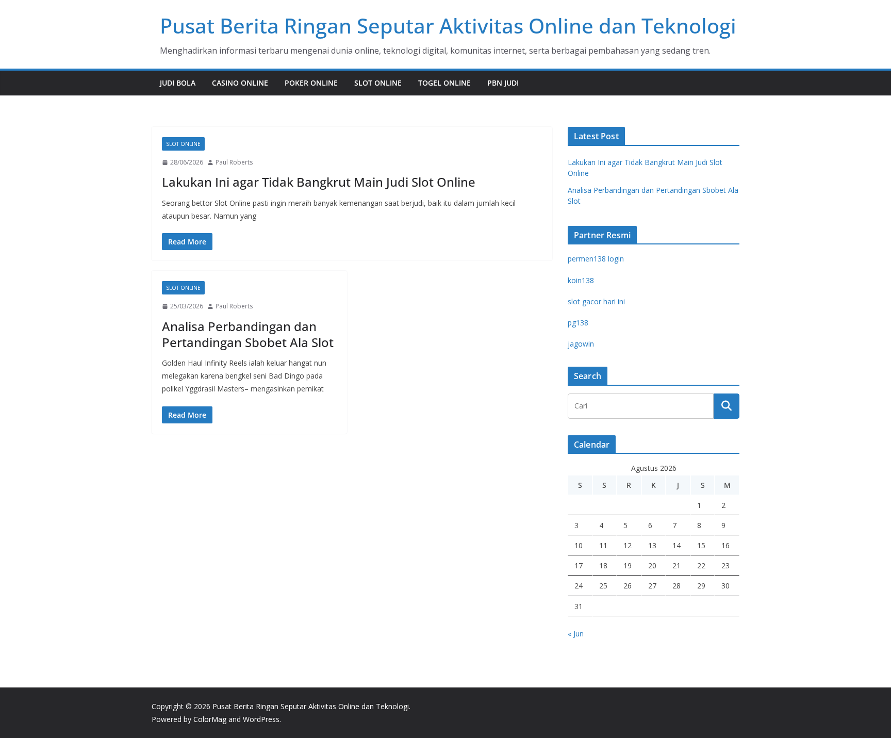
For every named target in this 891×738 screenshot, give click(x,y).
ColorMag (209, 719)
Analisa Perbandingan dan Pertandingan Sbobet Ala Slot (248, 334)
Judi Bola (177, 83)
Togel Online (444, 83)
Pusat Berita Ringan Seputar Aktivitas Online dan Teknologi (448, 25)
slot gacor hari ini (596, 301)
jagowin (581, 344)
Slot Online (378, 83)
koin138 (581, 280)
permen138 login (596, 259)
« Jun (576, 633)
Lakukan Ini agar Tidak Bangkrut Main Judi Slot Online (318, 181)
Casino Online (240, 83)
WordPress (261, 719)
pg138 (578, 322)
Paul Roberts (234, 162)
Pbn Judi (503, 83)
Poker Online (311, 83)
